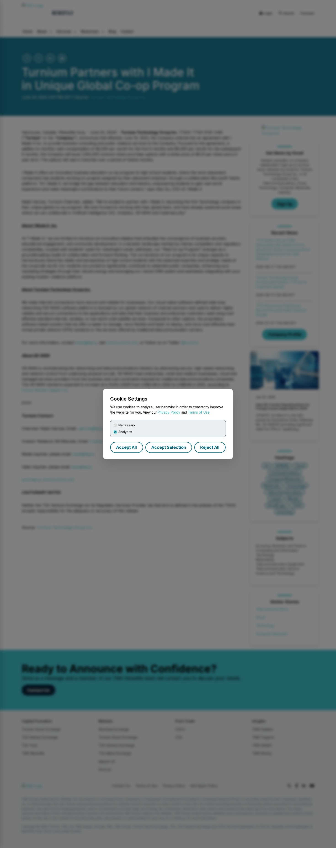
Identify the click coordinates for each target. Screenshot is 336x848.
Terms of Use (199, 412)
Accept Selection (168, 447)
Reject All (209, 447)
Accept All (126, 447)
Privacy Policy (168, 412)
